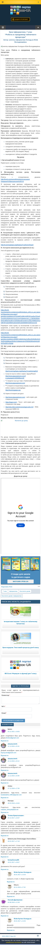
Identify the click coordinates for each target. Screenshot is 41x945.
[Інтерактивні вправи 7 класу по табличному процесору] (20, 612)
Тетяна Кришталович (16, 815)
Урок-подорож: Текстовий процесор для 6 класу (20, 647)
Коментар (6, 695)
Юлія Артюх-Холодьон (22, 872)
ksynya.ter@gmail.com (8, 752)
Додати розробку (21, 19)
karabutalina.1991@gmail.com (11, 795)
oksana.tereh (12, 744)
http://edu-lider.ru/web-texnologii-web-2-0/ (19, 407)
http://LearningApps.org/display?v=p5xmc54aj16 (17, 245)
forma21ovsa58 (13, 860)
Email (4, 713)
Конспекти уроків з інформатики (12, 596)
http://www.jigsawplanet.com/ (15, 383)
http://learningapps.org (12, 390)
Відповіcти (4, 741)
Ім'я (3, 706)
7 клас (5, 591)
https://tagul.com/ (11, 402)
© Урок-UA (9, 936)
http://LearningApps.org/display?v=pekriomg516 (21, 371)
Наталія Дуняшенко (15, 900)
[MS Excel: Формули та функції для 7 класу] (20, 664)
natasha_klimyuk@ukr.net (9, 809)
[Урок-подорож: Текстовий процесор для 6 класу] (20, 638)
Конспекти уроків (25, 591)
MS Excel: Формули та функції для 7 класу (21, 673)
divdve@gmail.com (12, 738)
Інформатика (13, 591)
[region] (20, 564)
